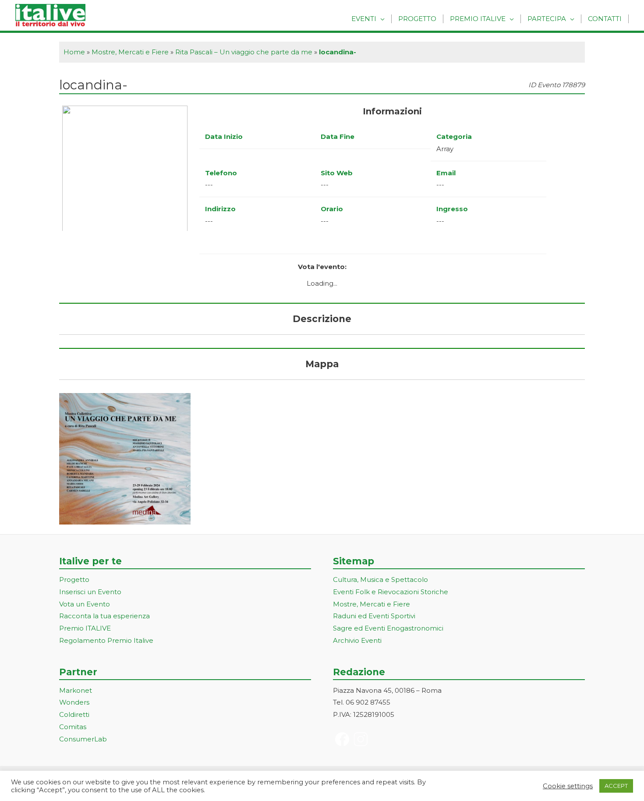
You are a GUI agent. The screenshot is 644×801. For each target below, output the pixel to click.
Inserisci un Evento (90, 592)
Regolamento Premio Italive (106, 640)
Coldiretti (74, 714)
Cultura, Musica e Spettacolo (380, 579)
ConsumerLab (83, 739)
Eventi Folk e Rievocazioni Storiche (390, 592)
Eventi (363, 18)
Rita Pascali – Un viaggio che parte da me (243, 52)
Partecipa (546, 18)
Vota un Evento (84, 604)
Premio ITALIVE (85, 628)
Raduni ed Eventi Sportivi (374, 616)
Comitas (72, 727)
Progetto (417, 18)
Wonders (74, 702)
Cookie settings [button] (568, 786)
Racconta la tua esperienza (104, 616)
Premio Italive (478, 18)
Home (74, 52)
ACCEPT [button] (616, 785)
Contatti (605, 18)
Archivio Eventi (357, 640)
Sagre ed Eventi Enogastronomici (388, 628)
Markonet (75, 690)
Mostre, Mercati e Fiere (130, 52)
